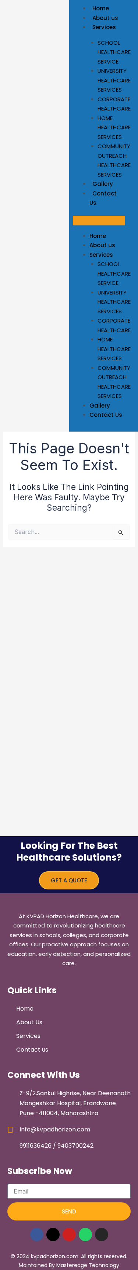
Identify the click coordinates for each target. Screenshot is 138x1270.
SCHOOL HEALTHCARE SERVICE (114, 52)
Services (104, 27)
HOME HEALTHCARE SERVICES (114, 127)
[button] (99, 220)
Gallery (102, 184)
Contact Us (103, 198)
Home (100, 8)
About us (105, 18)
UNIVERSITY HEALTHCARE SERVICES (114, 80)
